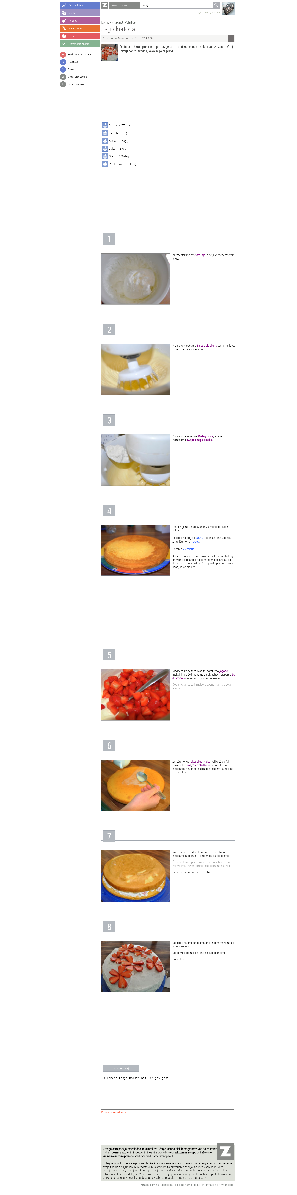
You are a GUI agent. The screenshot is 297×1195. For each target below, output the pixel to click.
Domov (106, 22)
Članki (71, 69)
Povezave (73, 61)
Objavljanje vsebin (77, 76)
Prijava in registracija (208, 12)
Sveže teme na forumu (80, 54)
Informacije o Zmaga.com (218, 1184)
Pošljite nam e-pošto (188, 1184)
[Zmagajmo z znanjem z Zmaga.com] (104, 5)
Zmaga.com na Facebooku (157, 1184)
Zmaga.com (118, 5)
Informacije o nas (77, 84)
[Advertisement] (168, 92)
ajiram (113, 38)
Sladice (130, 22)
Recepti (118, 22)
